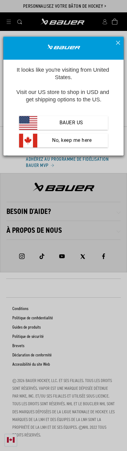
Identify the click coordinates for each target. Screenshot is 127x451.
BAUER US (71, 123)
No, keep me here (71, 140)
